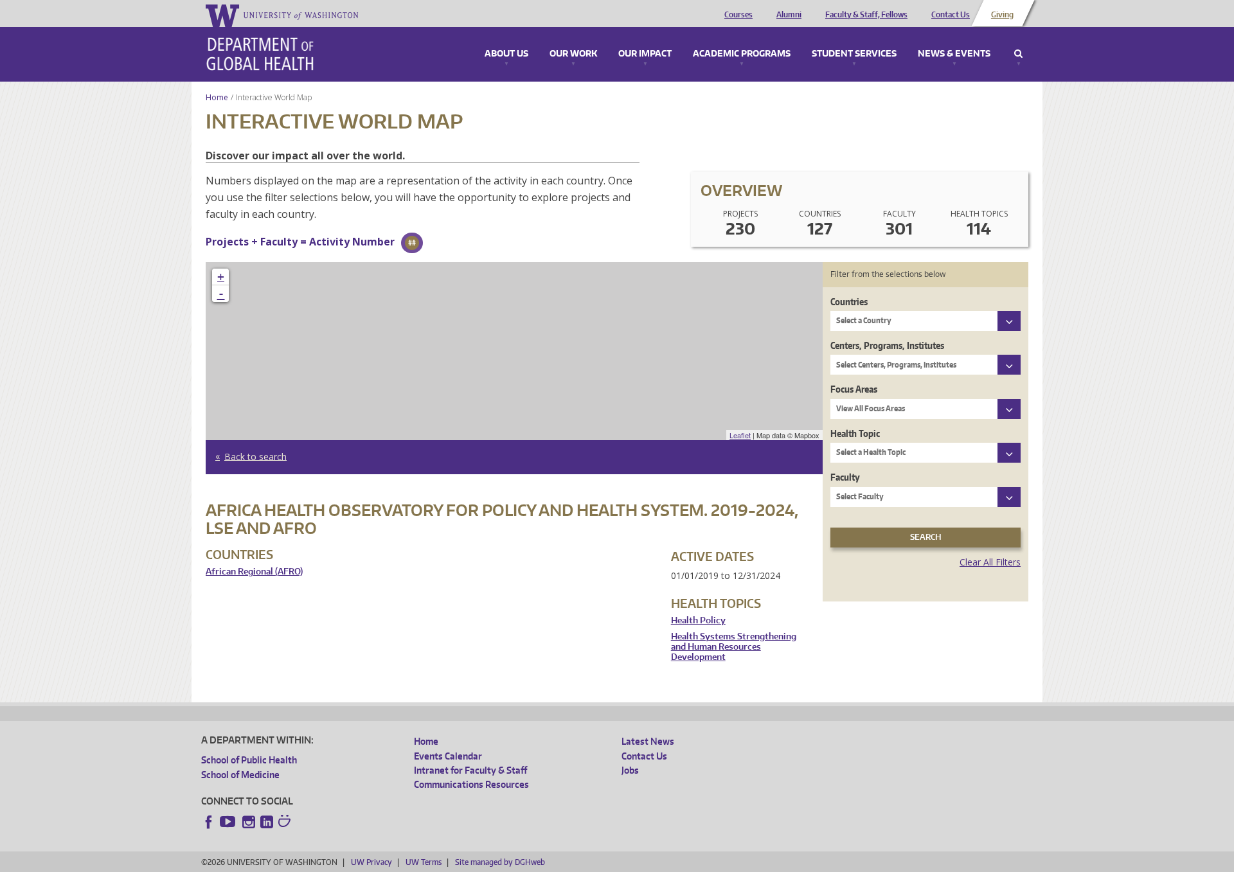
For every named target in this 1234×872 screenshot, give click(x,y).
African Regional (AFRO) (254, 571)
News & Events (954, 53)
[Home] (260, 54)
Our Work (573, 53)
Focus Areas (853, 389)
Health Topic (855, 433)
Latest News (647, 741)
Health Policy (698, 620)
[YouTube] (228, 822)
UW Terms (424, 862)
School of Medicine (240, 774)
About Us (506, 53)
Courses (738, 15)
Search (1018, 54)
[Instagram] (248, 822)
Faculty (845, 477)
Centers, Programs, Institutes (887, 345)
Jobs (630, 770)
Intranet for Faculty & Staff (470, 770)
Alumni (788, 15)
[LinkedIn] (266, 822)
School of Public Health (249, 759)
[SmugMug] (286, 822)
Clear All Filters (990, 562)
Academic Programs (742, 53)
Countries (849, 301)
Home (217, 97)
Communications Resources (471, 784)
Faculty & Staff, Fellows (866, 15)
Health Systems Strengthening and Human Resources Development (733, 646)
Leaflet (740, 435)
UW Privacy (371, 862)
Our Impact (645, 53)
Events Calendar (448, 756)
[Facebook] (209, 822)
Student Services (854, 53)
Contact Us (950, 15)
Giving (1002, 15)
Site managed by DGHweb (500, 862)
